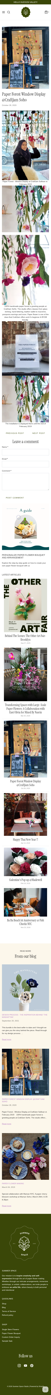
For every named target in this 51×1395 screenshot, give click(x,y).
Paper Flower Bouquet (11, 1333)
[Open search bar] (9, 12)
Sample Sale (7, 1341)
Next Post (38, 433)
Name (5, 447)
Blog (4, 1307)
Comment (6, 471)
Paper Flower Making (13, 1183)
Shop (4, 1304)
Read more (6, 1039)
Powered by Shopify (37, 1386)
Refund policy (7, 1315)
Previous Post (15, 433)
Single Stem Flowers (10, 1329)
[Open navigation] (3, 12)
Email (5, 459)
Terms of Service (9, 1311)
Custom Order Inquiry (11, 1337)
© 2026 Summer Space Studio (18, 1386)
